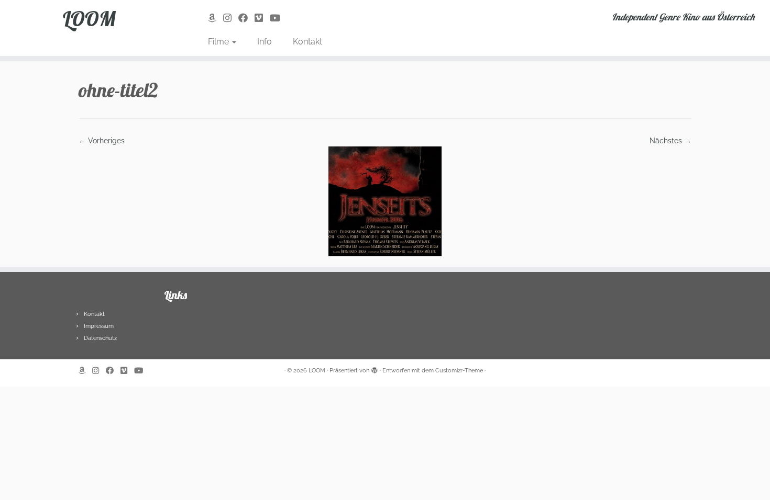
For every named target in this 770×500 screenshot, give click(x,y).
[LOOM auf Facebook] (246, 18)
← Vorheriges (102, 141)
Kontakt (307, 42)
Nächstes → (670, 141)
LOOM (89, 18)
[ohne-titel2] (385, 201)
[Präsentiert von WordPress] (374, 368)
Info (264, 42)
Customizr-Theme (459, 370)
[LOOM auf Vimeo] (262, 18)
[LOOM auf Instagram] (230, 18)
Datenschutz (100, 338)
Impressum (99, 326)
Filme (219, 42)
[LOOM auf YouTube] (278, 18)
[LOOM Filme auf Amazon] (215, 18)
